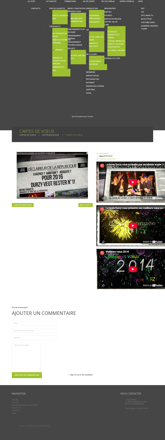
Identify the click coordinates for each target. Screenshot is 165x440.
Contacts (35, 8)
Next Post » (85, 205)
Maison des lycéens (95, 86)
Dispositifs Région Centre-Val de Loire (112, 22)
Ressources (94, 22)
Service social (92, 75)
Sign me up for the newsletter (81, 375)
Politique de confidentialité (38, 426)
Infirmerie (90, 72)
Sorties (107, 12)
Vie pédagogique (50, 135)
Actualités (16, 408)
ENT (143, 8)
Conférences (58, 67)
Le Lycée (15, 402)
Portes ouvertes (57, 8)
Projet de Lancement (107, 159)
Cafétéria (90, 89)
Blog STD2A (146, 19)
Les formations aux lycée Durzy (25, 405)
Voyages (108, 15)
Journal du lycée (112, 58)
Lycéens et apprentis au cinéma (113, 35)
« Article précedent (23, 205)
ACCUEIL (15, 400)
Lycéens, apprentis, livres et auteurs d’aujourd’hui (116, 44)
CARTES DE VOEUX (27, 135)
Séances (59, 50)
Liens (14, 413)
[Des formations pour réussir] (15, 426)
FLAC (54, 70)
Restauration (92, 79)
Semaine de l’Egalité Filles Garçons (59, 61)
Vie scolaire (91, 54)
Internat (90, 82)
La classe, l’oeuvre (116, 50)
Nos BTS (71, 48)
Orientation (92, 8)
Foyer (88, 93)
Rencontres (110, 8)
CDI (87, 30)
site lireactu (147, 15)
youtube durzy (148, 22)
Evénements (55, 26)
